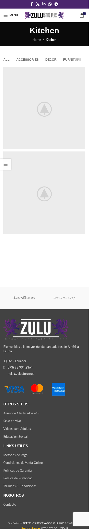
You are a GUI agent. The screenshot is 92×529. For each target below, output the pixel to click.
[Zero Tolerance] (23, 298)
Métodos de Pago (15, 455)
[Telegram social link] (56, 4)
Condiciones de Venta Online (23, 463)
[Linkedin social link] (44, 4)
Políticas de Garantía (17, 470)
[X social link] (37, 4)
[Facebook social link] (31, 4)
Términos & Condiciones (19, 486)
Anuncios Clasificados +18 (21, 413)
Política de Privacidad (18, 478)
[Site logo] (44, 15)
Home (36, 40)
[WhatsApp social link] (50, 4)
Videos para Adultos (17, 429)
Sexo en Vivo (12, 421)
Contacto (9, 504)
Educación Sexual (15, 436)
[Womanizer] (65, 298)
